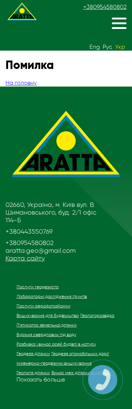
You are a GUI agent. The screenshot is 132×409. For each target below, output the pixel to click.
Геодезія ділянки (33, 353)
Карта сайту (25, 258)
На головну (21, 82)
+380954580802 (104, 7)
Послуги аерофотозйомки (43, 305)
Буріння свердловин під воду (46, 334)
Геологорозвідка (97, 315)
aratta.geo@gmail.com (41, 250)
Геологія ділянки (33, 372)
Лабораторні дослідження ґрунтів (51, 296)
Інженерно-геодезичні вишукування (54, 363)
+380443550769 (29, 231)
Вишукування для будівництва (47, 315)
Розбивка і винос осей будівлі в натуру (56, 344)
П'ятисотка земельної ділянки (46, 325)
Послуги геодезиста (37, 286)
